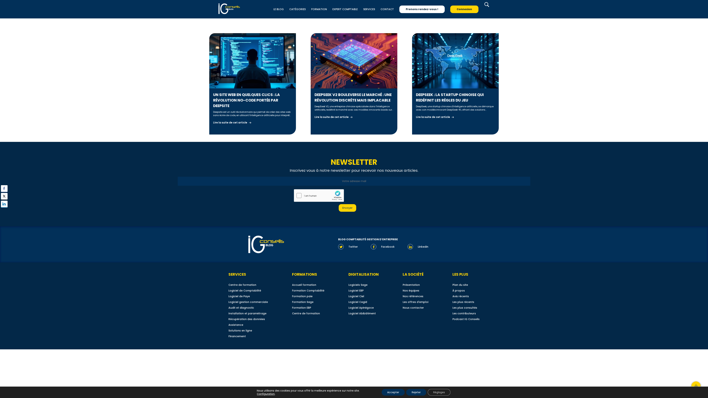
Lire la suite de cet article (230, 122)
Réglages (439, 392)
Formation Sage (302, 302)
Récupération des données (246, 319)
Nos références (413, 296)
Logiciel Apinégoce (361, 308)
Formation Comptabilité (308, 290)
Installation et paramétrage (247, 313)
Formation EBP (301, 308)
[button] (4, 211)
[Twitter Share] (4, 196)
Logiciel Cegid (357, 302)
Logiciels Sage (357, 285)
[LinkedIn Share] (4, 204)
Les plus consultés (464, 308)
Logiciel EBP (356, 290)
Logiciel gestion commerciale (248, 302)
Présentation (411, 285)
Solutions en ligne (240, 330)
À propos (458, 290)
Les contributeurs (464, 313)
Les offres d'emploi (415, 302)
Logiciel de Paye (239, 296)
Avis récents (460, 296)
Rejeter (416, 392)
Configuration (266, 394)
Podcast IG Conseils (466, 319)
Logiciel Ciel (356, 296)
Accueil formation (304, 285)
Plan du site (460, 285)
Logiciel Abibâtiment (362, 313)
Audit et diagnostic (241, 308)
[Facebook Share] (4, 188)
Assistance (235, 325)
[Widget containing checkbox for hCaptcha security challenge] (319, 195)
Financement (237, 336)
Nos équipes (411, 290)
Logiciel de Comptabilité (244, 290)
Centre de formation (242, 285)
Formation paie (302, 296)
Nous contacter (413, 308)
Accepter (393, 392)
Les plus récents (463, 302)
